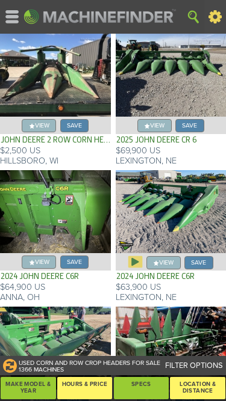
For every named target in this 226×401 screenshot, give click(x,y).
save (74, 125)
